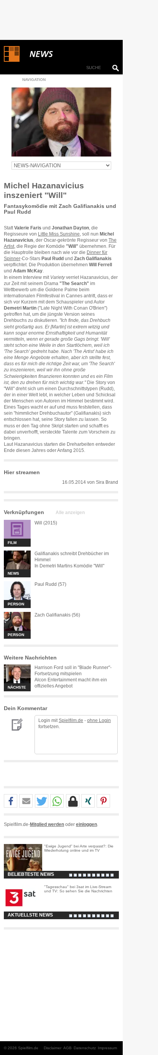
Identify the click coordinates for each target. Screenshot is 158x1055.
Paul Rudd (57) (50, 584)
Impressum (107, 1048)
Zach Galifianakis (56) (57, 615)
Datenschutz (85, 1048)
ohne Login (99, 720)
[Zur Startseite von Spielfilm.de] (12, 60)
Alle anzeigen (70, 512)
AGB (67, 1048)
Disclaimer (52, 1048)
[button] (10, 801)
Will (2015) (46, 523)
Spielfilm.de (71, 720)
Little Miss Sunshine (59, 234)
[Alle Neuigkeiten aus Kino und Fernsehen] (69, 54)
